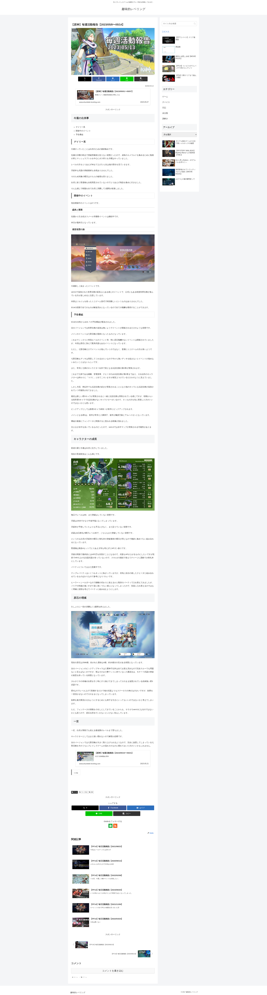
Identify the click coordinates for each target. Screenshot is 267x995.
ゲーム (75, 792)
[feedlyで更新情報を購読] (110, 826)
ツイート (165, 31)
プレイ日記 (84, 792)
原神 (92, 792)
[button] (141, 79)
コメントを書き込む (113, 970)
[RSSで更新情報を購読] (115, 826)
